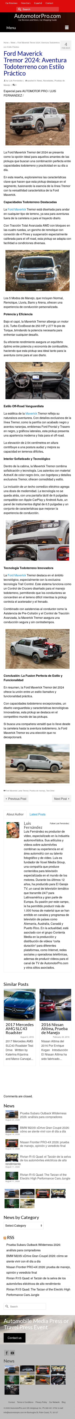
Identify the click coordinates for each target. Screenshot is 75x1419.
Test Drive (50, 790)
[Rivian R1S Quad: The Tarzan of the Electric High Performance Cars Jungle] (11, 1203)
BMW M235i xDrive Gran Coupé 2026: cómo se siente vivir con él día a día (45, 1129)
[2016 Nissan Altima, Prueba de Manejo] (21, 1005)
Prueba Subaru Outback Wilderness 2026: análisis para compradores (43, 1115)
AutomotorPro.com (37, 15)
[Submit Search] (19, 9)
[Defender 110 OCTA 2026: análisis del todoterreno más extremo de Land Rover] (27, 1203)
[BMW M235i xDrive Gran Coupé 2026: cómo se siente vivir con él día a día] (27, 1193)
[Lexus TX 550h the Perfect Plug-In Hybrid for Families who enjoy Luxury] (11, 1390)
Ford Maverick (17, 209)
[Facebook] (6, 1353)
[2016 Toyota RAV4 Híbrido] (57, 1005)
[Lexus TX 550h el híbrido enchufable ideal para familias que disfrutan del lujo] (58, 1380)
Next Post (60, 799)
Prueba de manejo (37, 790)
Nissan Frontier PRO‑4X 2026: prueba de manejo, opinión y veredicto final (44, 1144)
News (39, 80)
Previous (7, 1039)
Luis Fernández (16, 80)
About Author (15, 814)
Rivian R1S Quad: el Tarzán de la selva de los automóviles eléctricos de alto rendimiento (38, 1160)
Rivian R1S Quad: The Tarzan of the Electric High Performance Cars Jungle (45, 1176)
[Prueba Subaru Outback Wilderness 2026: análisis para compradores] (11, 1193)
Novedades (48, 80)
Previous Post (17, 799)
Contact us (14, 1338)
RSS (10, 1237)
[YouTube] (12, 1353)
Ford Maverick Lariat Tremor (16, 790)
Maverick (31, 413)
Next (68, 1039)
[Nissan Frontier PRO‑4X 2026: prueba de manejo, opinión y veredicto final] (42, 1193)
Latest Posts (38, 814)
